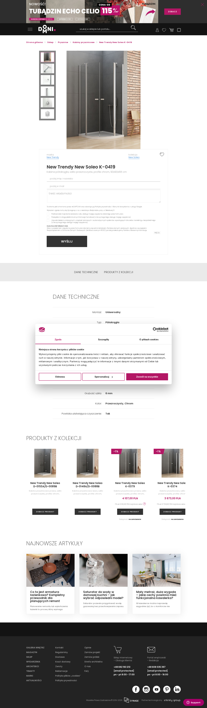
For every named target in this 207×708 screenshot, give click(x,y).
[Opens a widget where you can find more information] (193, 702)
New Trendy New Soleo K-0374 (172, 484)
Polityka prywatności (103, 206)
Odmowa (60, 376)
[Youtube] (156, 692)
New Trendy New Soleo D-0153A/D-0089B (45, 484)
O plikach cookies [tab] (149, 339)
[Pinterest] (166, 692)
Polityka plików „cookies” (67, 675)
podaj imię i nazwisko (61, 179)
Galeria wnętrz (35, 647)
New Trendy (53, 157)
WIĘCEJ (157, 232)
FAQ (86, 671)
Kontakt (59, 647)
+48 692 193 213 (122, 666)
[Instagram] (146, 692)
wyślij (67, 241)
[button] (47, 57)
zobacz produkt (45, 511)
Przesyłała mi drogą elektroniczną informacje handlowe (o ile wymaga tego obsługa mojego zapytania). (91, 217)
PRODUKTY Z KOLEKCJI (118, 272)
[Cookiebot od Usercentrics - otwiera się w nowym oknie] (155, 329)
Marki (29, 675)
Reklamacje (61, 671)
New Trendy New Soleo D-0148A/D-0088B (87, 484)
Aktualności (34, 680)
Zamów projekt (92, 652)
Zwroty (58, 666)
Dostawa (60, 656)
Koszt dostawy (62, 661)
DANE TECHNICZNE (86, 272)
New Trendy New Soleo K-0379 (130, 484)
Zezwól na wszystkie (147, 376)
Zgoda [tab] (58, 339)
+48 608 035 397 (156, 666)
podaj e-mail (57, 186)
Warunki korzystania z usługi (124, 206)
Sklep (29, 656)
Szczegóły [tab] (103, 339)
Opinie (87, 647)
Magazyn (31, 652)
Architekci (32, 666)
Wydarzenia (33, 661)
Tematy (30, 671)
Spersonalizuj (102, 376)
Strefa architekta (93, 661)
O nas (87, 666)
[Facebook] (136, 692)
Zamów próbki (91, 656)
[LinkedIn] (177, 692)
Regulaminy (61, 652)
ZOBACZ (172, 11)
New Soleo (134, 157)
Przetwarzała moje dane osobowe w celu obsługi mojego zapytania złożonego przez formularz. (87, 214)
